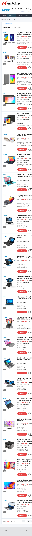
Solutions (27, 15)
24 (8, 521)
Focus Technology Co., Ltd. (18, 530)
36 (11, 521)
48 (14, 521)
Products (12, 15)
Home (4, 15)
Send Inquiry (22, 47)
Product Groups (8, 23)
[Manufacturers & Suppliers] (10, 3)
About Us (19, 15)
